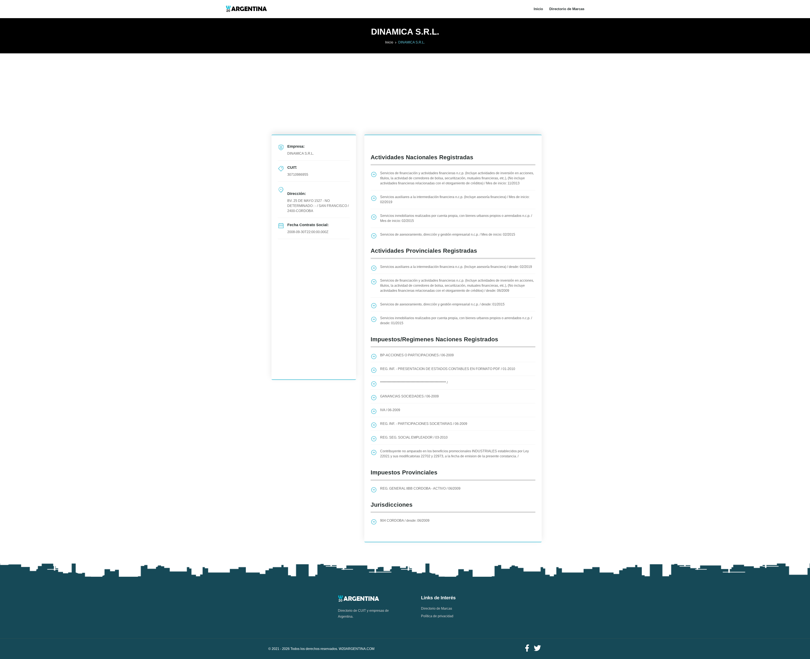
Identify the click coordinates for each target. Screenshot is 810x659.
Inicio (538, 9)
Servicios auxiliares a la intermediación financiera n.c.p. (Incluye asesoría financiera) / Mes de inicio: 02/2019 (454, 199)
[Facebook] (527, 648)
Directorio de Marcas (566, 9)
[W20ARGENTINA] (246, 9)
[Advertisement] (405, 82)
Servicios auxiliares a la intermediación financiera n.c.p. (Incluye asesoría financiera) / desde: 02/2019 (456, 267)
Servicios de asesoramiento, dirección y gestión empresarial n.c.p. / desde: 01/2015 (442, 304)
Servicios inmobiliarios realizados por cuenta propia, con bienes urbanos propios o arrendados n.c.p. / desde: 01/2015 (456, 320)
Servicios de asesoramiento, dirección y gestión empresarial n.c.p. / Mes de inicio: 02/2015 (447, 234)
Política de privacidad (437, 616)
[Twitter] (537, 648)
